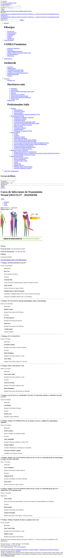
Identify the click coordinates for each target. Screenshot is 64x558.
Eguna (5, 205)
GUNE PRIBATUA (6, 4)
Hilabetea (6, 202)
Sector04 (17, 551)
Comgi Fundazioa (8, 40)
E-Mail (2, 6)
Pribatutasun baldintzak (22, 549)
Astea (5, 203)
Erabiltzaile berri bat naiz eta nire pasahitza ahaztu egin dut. (16, 11)
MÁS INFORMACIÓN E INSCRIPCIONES (13, 260)
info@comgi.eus (8, 547)
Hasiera (3, 187)
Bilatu (2, 20)
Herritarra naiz (11, 80)
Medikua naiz (10, 100)
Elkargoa (6, 23)
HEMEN (5, 554)
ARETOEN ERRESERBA (11, 171)
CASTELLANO (11, 3)
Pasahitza (3, 7)
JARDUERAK (8, 58)
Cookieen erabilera (33, 549)
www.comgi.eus (21, 547)
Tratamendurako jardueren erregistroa (49, 549)
